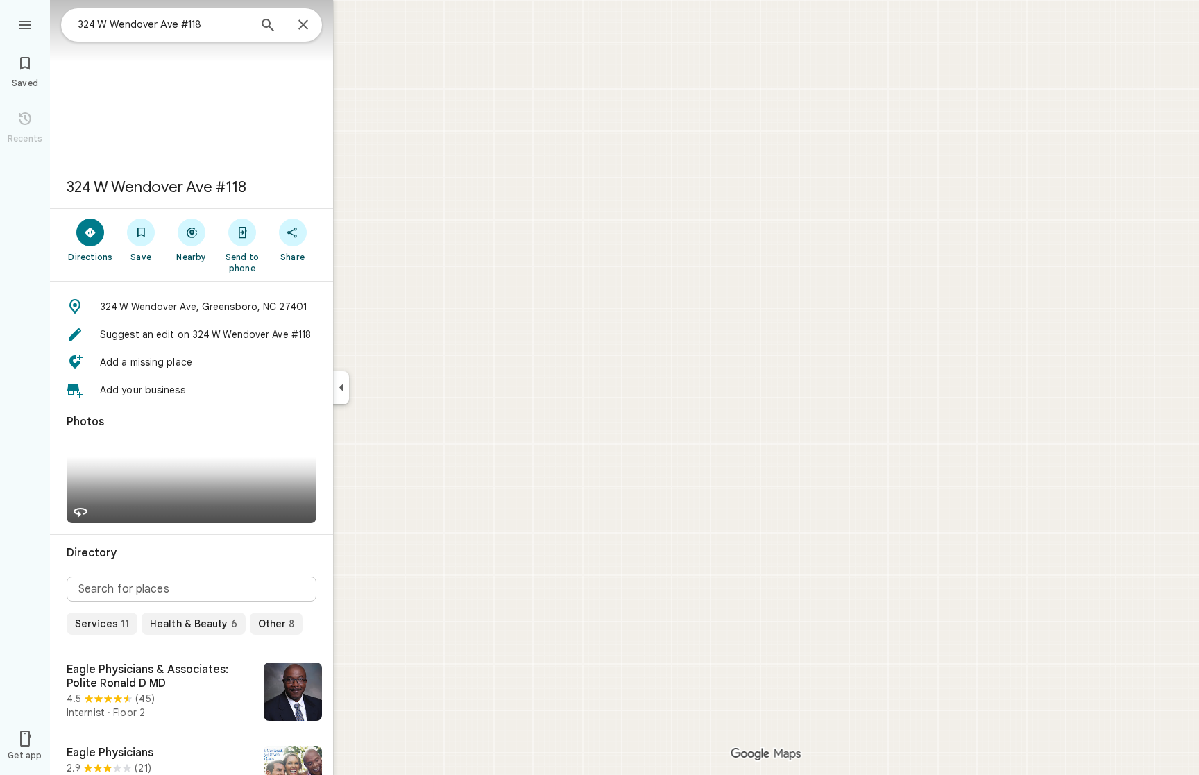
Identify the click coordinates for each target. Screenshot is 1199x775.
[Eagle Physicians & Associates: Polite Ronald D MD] (191, 693)
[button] (191, 307)
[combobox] (163, 24)
